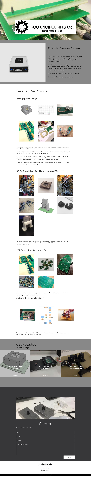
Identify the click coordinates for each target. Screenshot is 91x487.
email (61, 77)
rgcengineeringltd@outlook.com (45, 469)
